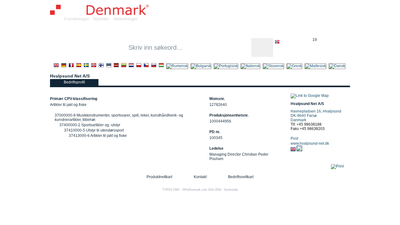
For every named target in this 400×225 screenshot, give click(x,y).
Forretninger (76, 18)
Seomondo (231, 189)
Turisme (299, 30)
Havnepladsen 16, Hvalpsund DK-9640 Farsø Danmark (316, 115)
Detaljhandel (198, 30)
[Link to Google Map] (310, 95)
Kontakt (200, 177)
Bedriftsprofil (74, 82)
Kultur (229, 30)
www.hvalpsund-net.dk (310, 143)
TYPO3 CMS (170, 189)
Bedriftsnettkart (240, 177)
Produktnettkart (159, 177)
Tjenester (164, 30)
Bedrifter (101, 30)
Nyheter (101, 18)
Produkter (132, 30)
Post (294, 138)
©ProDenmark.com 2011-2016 (201, 189)
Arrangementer (264, 30)
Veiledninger (125, 18)
